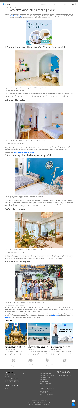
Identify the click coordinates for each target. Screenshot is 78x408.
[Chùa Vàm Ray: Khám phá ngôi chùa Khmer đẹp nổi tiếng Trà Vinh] (16, 334)
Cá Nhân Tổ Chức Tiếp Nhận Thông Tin (46, 395)
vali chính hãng (55, 315)
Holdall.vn (7, 317)
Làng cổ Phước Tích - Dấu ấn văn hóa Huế (24, 152)
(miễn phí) (47, 366)
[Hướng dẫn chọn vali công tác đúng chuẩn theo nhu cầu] (62, 334)
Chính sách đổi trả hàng (45, 373)
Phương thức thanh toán (45, 383)
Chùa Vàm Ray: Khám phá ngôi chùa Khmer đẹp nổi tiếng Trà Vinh (15, 346)
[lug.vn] (9, 4)
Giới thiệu (24, 373)
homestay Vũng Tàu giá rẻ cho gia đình (14, 16)
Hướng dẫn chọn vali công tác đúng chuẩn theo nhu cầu (60, 346)
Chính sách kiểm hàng (45, 379)
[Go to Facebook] (6, 388)
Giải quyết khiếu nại (44, 385)
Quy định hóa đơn (44, 381)
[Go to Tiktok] (8, 388)
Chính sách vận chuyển (45, 377)
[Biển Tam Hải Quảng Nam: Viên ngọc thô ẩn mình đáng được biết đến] (39, 334)
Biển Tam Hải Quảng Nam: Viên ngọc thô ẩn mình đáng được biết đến (38, 346)
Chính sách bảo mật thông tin (47, 375)
